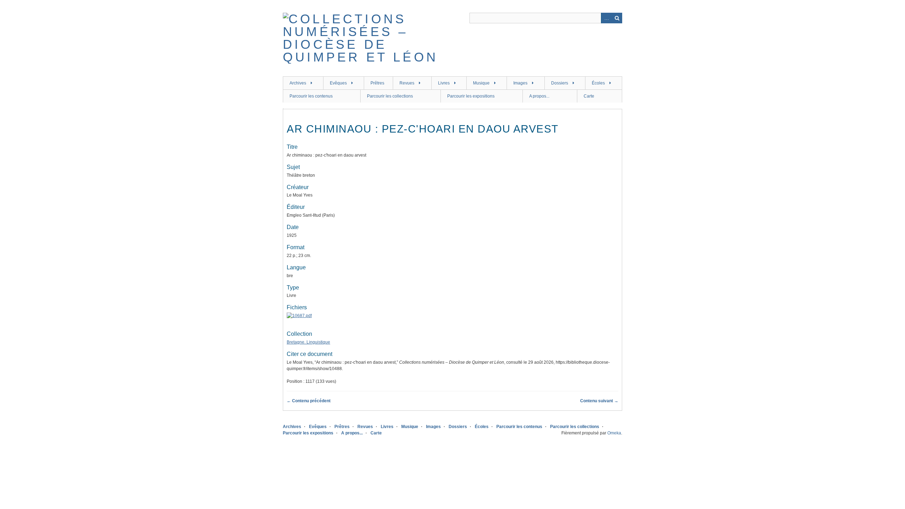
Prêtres (377, 83)
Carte (589, 96)
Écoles (598, 83)
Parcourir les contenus (311, 96)
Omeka (614, 433)
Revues (406, 83)
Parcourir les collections (390, 96)
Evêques (338, 83)
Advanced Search (606, 18)
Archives (298, 83)
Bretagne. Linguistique (308, 342)
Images (520, 83)
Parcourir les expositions (471, 96)
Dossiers (559, 83)
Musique (481, 83)
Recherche (617, 18)
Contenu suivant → (599, 400)
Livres (444, 83)
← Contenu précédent (309, 400)
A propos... (539, 96)
